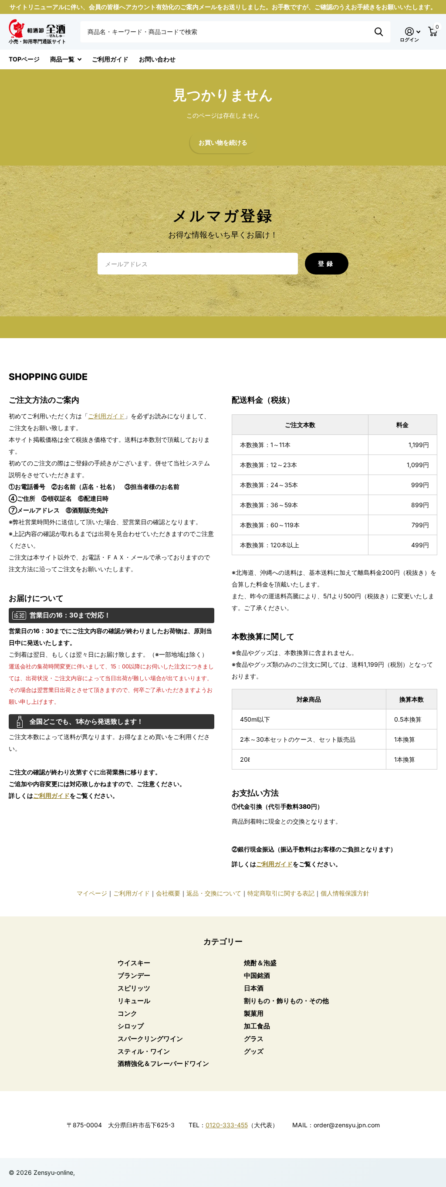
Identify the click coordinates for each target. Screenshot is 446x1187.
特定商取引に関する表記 (280, 893)
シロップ (131, 1026)
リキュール (134, 1001)
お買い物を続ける (223, 142)
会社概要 (168, 893)
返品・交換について (213, 893)
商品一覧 (62, 59)
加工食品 (257, 1026)
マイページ (92, 893)
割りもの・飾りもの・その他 (286, 1001)
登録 (326, 263)
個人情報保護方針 (345, 893)
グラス (254, 1038)
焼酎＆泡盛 (260, 963)
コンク (127, 1013)
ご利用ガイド (110, 59)
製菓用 (254, 1013)
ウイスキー (134, 963)
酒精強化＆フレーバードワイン (163, 1063)
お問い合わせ (157, 59)
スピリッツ (134, 988)
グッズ (254, 1051)
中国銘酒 (257, 975)
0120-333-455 (227, 1125)
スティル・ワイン (144, 1051)
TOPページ (24, 59)
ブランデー (134, 975)
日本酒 (254, 988)
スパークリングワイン (150, 1038)
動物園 (379, 32)
